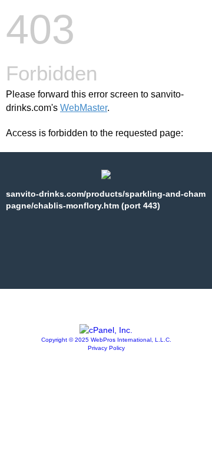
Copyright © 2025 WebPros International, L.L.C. (106, 339)
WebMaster (83, 108)
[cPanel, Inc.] (106, 330)
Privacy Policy (106, 348)
